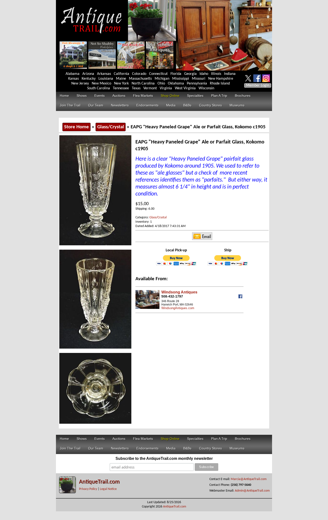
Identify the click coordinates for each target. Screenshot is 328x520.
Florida (175, 74)
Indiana (230, 74)
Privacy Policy (88, 489)
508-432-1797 (172, 296)
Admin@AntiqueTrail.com (252, 491)
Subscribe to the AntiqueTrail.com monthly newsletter (164, 458)
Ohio (161, 83)
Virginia (166, 88)
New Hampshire (220, 79)
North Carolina (143, 83)
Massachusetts (140, 79)
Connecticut (158, 74)
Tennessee (121, 88)
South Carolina (98, 88)
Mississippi (180, 79)
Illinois (216, 74)
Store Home (76, 127)
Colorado (139, 74)
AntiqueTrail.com (99, 482)
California (121, 74)
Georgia (190, 74)
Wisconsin (206, 88)
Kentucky (89, 79)
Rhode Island (220, 83)
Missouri (198, 79)
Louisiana (105, 79)
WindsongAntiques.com (177, 308)
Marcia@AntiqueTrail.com (249, 479)
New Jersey (80, 83)
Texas (136, 88)
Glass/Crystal (110, 127)
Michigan (162, 79)
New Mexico (101, 83)
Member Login (257, 85)
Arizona (88, 74)
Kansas (73, 79)
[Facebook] (240, 297)
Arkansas (104, 74)
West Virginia (185, 88)
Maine (121, 79)
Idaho (204, 74)
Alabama (72, 74)
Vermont (150, 88)
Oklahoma (176, 83)
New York (121, 83)
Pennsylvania (197, 83)
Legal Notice (108, 489)
